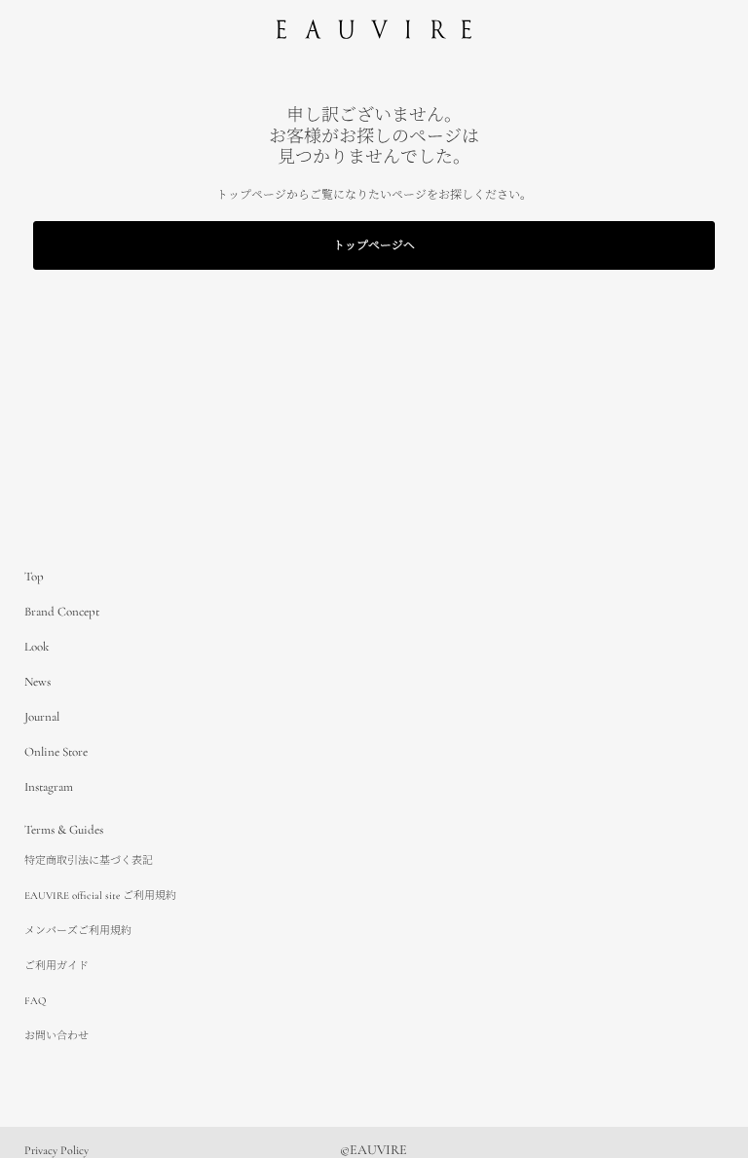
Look (36, 646)
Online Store (56, 752)
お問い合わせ (56, 1035)
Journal (41, 717)
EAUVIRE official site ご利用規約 (100, 895)
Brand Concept (61, 611)
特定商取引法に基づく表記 (88, 860)
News (37, 682)
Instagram (48, 787)
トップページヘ (374, 245)
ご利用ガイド (56, 965)
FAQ (35, 1000)
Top (34, 576)
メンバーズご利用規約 (77, 930)
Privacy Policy (56, 1150)
